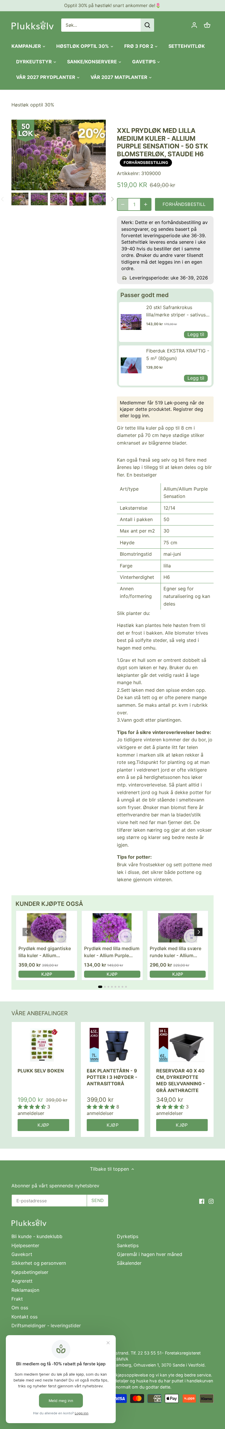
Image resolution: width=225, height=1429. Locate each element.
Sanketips (128, 1245)
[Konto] (194, 25)
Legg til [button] (196, 334)
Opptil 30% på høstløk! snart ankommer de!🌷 (112, 5)
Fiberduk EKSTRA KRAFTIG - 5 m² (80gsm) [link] (177, 354)
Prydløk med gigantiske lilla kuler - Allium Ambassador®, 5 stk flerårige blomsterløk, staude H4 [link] (44, 952)
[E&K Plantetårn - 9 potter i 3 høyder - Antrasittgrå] (112, 1045)
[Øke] (145, 204)
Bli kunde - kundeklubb (36, 1236)
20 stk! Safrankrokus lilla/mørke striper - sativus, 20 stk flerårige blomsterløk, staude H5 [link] (177, 311)
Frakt (17, 1299)
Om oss (19, 1308)
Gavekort (21, 1254)
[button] (198, 932)
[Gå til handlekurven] (207, 25)
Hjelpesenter (25, 1245)
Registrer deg (188, 409)
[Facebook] (201, 1201)
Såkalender (129, 1263)
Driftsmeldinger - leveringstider (46, 1325)
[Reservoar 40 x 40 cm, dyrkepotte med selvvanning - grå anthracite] (182, 1045)
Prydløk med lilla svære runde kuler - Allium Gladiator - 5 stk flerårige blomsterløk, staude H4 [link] (177, 952)
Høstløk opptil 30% (32, 105)
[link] (131, 322)
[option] (19, 199)
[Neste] (112, 199)
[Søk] (147, 25)
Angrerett (22, 1281)
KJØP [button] (46, 974)
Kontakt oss (24, 1317)
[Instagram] (211, 1201)
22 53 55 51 (150, 1352)
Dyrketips (127, 1236)
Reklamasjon (25, 1290)
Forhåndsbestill (184, 204)
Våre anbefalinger (39, 1013)
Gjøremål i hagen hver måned (149, 1254)
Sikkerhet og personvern (38, 1263)
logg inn (140, 415)
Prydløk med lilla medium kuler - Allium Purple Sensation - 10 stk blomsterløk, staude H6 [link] (111, 952)
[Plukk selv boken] (43, 1045)
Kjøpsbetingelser (29, 1272)
